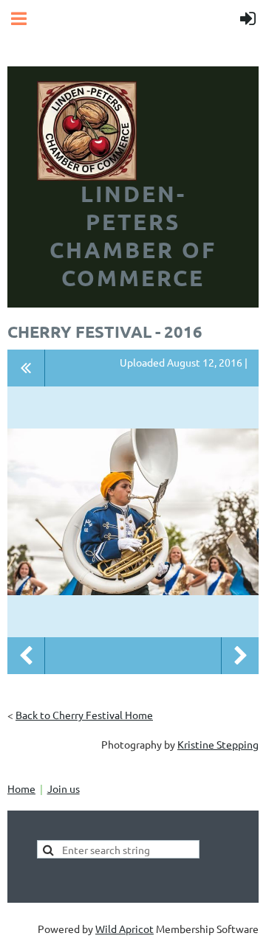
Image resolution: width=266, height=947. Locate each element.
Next (240, 655)
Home (21, 788)
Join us (63, 788)
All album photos (26, 368)
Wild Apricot (124, 928)
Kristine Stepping (218, 744)
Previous (25, 655)
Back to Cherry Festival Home (84, 714)
